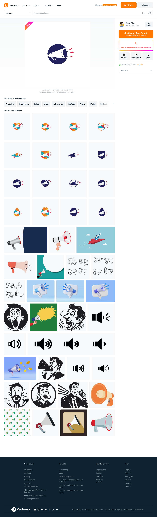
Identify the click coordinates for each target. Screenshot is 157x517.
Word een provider (99, 481)
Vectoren (13, 5)
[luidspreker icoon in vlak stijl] (45, 423)
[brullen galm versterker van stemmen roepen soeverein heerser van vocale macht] (72, 317)
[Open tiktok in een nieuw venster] (50, 509)
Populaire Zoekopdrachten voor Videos (71, 491)
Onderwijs (28, 483)
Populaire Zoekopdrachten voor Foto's (71, 486)
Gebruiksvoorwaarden (113, 509)
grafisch (71, 104)
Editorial (48, 5)
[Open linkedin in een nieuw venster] (42, 509)
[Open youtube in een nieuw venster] (57, 509)
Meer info (124, 70)
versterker (10, 104)
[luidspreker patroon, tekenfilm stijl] (17, 423)
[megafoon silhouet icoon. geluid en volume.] (101, 317)
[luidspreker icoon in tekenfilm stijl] (102, 423)
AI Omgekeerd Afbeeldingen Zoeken (35, 491)
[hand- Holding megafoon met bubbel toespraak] (50, 267)
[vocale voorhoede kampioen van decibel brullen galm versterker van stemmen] (16, 317)
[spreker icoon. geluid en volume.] (78, 368)
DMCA (61, 473)
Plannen (98, 5)
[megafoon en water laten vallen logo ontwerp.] (17, 212)
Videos (36, 5)
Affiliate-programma (66, 476)
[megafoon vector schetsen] (78, 267)
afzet (46, 104)
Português (129, 476)
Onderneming (29, 480)
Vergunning (63, 470)
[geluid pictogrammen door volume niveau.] (71, 344)
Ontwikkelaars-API (31, 486)
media (92, 104)
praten (82, 104)
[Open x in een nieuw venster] (53, 509)
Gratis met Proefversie (136, 34)
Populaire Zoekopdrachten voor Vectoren (71, 481)
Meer (59, 5)
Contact (99, 473)
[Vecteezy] (6, 5)
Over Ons (99, 476)
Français (128, 483)
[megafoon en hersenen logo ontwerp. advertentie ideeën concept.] (45, 212)
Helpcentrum (101, 470)
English (128, 470)
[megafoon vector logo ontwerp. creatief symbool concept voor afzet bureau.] (45, 126)
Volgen (149, 26)
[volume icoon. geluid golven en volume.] (103, 368)
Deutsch (128, 480)
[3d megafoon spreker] (41, 291)
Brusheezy (28, 470)
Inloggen (145, 5)
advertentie (58, 104)
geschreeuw (24, 104)
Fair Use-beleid (139, 509)
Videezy (27, 476)
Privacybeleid (127, 509)
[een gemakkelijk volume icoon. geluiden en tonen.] (15, 344)
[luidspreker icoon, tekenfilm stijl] (102, 395)
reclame (103, 104)
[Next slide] (111, 104)
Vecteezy (27, 473)
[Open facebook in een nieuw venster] (35, 509)
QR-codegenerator (31, 499)
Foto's (25, 5)
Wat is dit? (140, 65)
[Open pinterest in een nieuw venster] (46, 509)
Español (128, 473)
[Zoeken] (143, 13)
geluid (36, 104)
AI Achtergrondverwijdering (35, 495)
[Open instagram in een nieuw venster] (38, 509)
